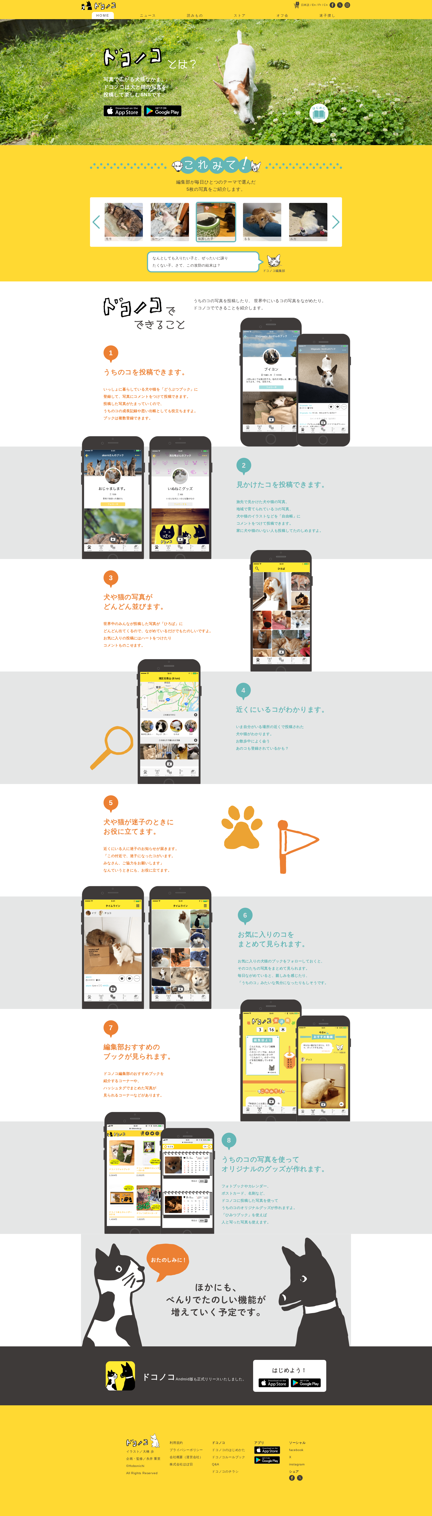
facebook (296, 1450)
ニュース (148, 15)
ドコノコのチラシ (225, 1471)
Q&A (215, 1464)
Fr (319, 5)
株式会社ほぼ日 (181, 1464)
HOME (102, 15)
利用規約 (176, 1442)
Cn (326, 5)
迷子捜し (328, 15)
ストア (240, 15)
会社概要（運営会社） (186, 1457)
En (314, 5)
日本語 (305, 5)
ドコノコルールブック (228, 1457)
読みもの (195, 15)
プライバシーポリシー (186, 1450)
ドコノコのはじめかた (228, 1450)
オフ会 (283, 15)
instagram (297, 1464)
